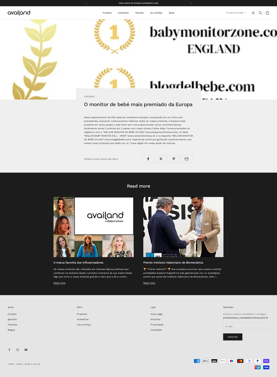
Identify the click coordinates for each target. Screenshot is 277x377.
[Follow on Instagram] (17, 349)
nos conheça (156, 13)
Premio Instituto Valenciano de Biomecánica (173, 262)
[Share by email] (186, 158)
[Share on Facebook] (148, 158)
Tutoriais (139, 13)
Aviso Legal (157, 314)
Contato (12, 314)
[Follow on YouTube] (26, 349)
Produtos (107, 13)
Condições (156, 330)
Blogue (11, 330)
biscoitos (155, 319)
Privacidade (157, 324)
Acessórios (123, 13)
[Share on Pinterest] (174, 158)
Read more (59, 283)
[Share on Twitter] (161, 158)
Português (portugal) (234, 13)
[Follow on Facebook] (9, 349)
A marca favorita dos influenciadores (78, 262)
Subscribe (233, 337)
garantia (12, 319)
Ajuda (171, 13)
